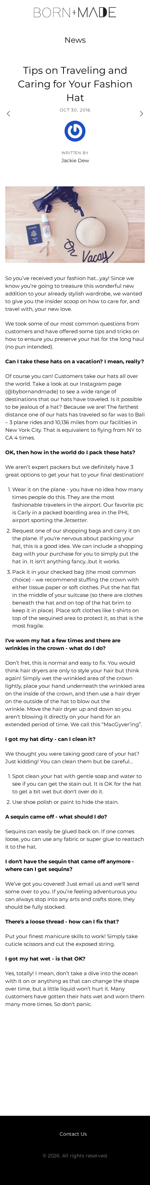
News (75, 40)
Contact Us (73, 1134)
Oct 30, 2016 (75, 110)
